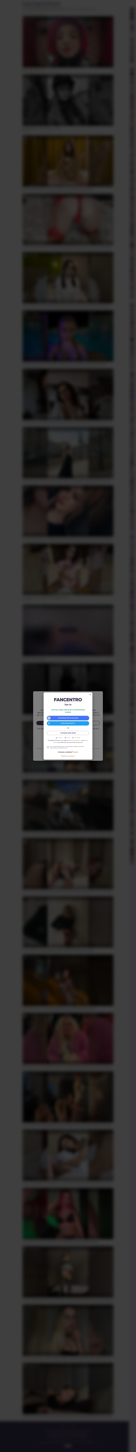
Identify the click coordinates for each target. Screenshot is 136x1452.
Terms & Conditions (76, 740)
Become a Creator (68, 756)
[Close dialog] (90, 694)
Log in (75, 752)
